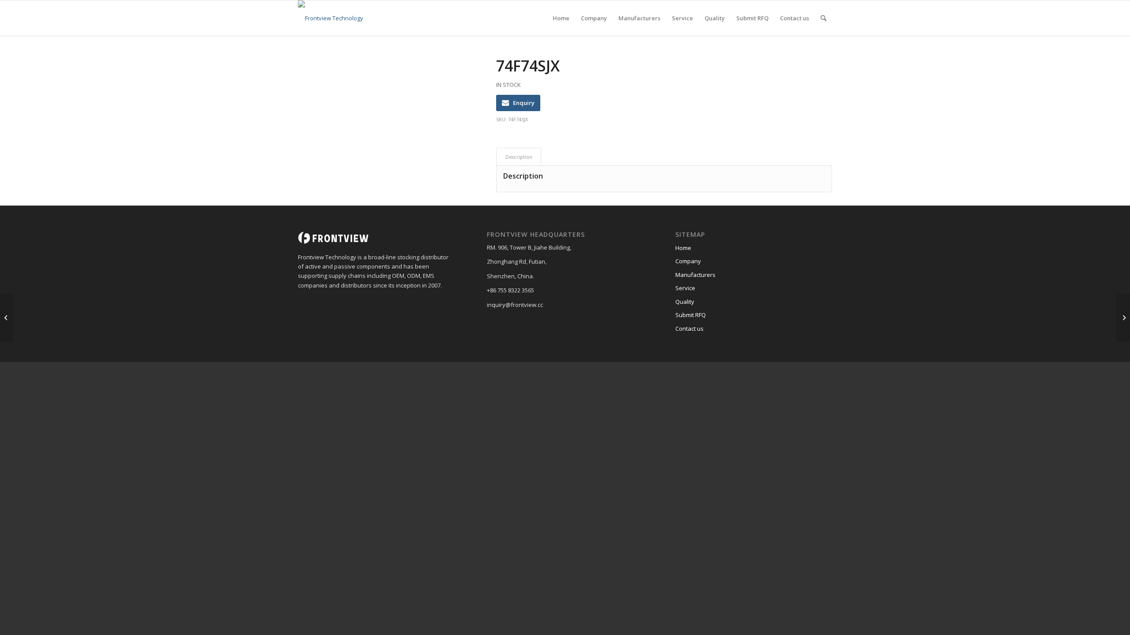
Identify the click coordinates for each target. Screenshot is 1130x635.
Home (683, 248)
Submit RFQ (690, 315)
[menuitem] (561, 18)
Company (688, 261)
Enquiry (524, 103)
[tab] (518, 157)
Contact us (689, 328)
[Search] (823, 18)
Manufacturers (695, 275)
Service (685, 288)
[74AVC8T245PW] (7, 317)
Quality (684, 302)
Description (518, 156)
